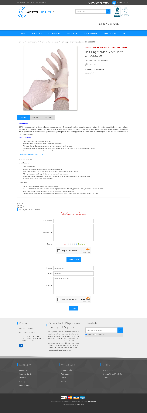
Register (22, 3)
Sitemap (22, 381)
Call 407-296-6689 (108, 24)
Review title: (47, 221)
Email (50, 273)
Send (120, 330)
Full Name (48, 268)
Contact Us (20, 207)
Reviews (19, 205)
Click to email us (29, 332)
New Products (108, 370)
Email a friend (93, 65)
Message (48, 285)
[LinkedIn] (21, 345)
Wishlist (64, 381)
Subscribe (90, 334)
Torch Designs (80, 404)
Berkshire (100, 69)
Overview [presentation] (23, 118)
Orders (63, 378)
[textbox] (90, 11)
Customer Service (25, 374)
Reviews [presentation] (35, 118)
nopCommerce (92, 401)
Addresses (65, 374)
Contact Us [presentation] (48, 118)
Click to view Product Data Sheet (31, 154)
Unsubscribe (101, 334)
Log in (32, 3)
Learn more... (66, 350)
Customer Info (66, 370)
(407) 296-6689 (28, 329)
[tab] (23, 117)
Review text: (47, 233)
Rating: (49, 244)
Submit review (73, 259)
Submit (73, 308)
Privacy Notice (24, 385)
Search (108, 11)
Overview (20, 203)
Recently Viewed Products (112, 374)
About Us (22, 378)
